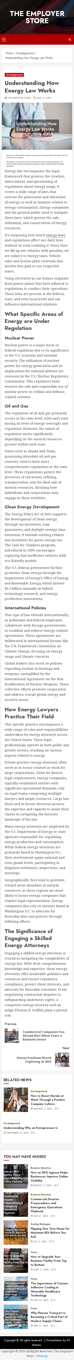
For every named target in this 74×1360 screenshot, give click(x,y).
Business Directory (41, 1168)
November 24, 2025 (17, 1133)
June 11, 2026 (41, 1269)
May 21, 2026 (41, 1326)
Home (34, 1252)
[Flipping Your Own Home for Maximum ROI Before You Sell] (16, 1232)
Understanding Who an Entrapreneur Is (31, 1128)
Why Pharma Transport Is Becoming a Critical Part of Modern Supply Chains (49, 1317)
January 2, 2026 (43, 1108)
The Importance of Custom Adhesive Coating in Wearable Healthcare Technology (49, 1289)
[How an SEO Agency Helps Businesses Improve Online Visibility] (16, 1176)
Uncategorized (14, 74)
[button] (4, 39)
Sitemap (42, 1356)
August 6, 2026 (43, 1185)
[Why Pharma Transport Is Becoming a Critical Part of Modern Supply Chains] (16, 1317)
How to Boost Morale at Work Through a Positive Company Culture (48, 1100)
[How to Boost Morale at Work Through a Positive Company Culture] (16, 1099)
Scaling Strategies (40, 1224)
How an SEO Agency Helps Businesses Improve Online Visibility (49, 1176)
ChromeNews (53, 1340)
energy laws (55, 235)
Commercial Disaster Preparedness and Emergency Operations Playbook (47, 1205)
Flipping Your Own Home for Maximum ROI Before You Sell (50, 1233)
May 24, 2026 (41, 1300)
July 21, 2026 (41, 1216)
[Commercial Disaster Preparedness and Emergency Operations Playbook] (16, 1204)
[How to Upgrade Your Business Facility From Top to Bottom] (16, 1260)
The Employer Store (37, 17)
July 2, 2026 (40, 1241)
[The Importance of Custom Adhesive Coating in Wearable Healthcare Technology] (16, 1288)
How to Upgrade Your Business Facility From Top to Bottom (49, 1261)
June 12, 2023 (43, 98)
